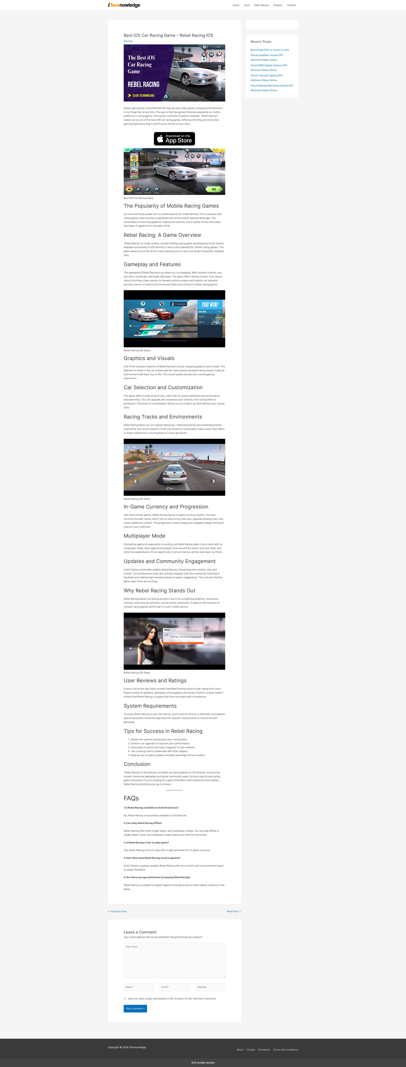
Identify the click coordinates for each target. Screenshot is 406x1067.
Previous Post (117, 911)
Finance (277, 5)
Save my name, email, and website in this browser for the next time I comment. (172, 998)
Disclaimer (264, 1049)
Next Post (234, 911)
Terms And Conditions (285, 1049)
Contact (291, 5)
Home (236, 5)
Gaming (128, 41)
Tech (247, 5)
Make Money (261, 5)
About (240, 1049)
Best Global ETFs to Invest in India (270, 49)
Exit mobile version (203, 1062)
